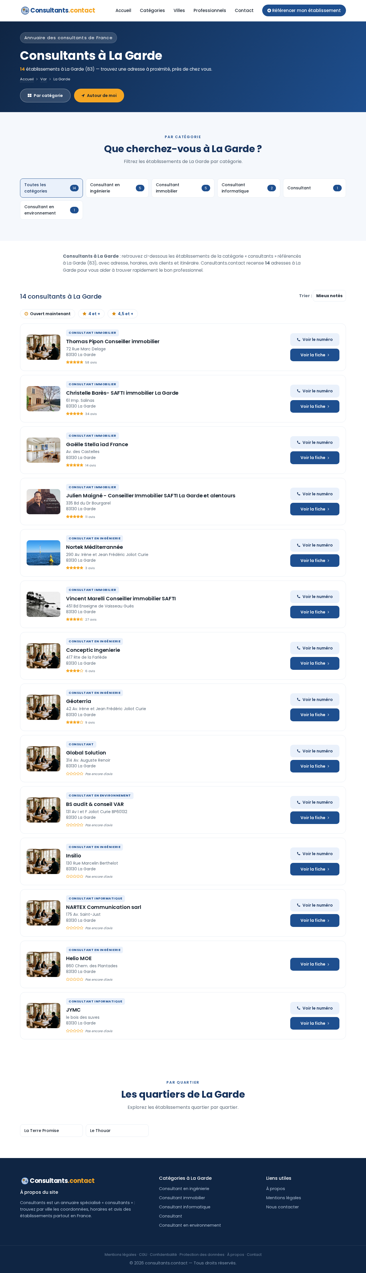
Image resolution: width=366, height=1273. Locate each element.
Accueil (123, 10)
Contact (244, 10)
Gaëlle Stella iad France (97, 444)
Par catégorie (48, 95)
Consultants (62, 10)
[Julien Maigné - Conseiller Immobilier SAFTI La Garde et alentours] (43, 501)
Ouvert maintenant (50, 314)
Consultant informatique (184, 1207)
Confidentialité (163, 1254)
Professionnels (210, 10)
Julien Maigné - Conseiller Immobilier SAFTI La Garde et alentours (150, 495)
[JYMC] (43, 1015)
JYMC (73, 1009)
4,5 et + (125, 314)
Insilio (73, 855)
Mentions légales (283, 1198)
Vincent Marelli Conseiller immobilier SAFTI (121, 598)
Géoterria (78, 701)
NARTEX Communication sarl (103, 907)
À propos (275, 1188)
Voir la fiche (313, 355)
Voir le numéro (318, 339)
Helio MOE (79, 958)
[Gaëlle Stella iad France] (43, 450)
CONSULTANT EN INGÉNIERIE (94, 538)
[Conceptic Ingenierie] (43, 655)
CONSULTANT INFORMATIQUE (95, 898)
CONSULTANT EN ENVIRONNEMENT (100, 795)
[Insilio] (43, 861)
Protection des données (202, 1254)
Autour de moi (102, 95)
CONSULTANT (81, 744)
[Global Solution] (43, 758)
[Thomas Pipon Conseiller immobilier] (43, 347)
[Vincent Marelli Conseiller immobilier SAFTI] (43, 604)
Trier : (306, 296)
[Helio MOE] (43, 964)
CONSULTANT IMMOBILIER (92, 332)
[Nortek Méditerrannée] (43, 552)
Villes (179, 10)
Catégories (152, 10)
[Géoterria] (43, 707)
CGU (143, 1254)
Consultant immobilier (182, 1198)
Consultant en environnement (190, 1225)
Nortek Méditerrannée (94, 547)
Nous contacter (282, 1207)
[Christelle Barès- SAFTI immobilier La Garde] (43, 398)
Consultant (170, 1216)
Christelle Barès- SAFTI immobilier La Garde (122, 392)
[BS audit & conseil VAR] (43, 810)
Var (43, 79)
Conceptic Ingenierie (93, 650)
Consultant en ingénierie (184, 1188)
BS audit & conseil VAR (95, 804)
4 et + (94, 314)
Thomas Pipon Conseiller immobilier (113, 341)
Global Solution (86, 752)
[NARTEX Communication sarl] (43, 913)
